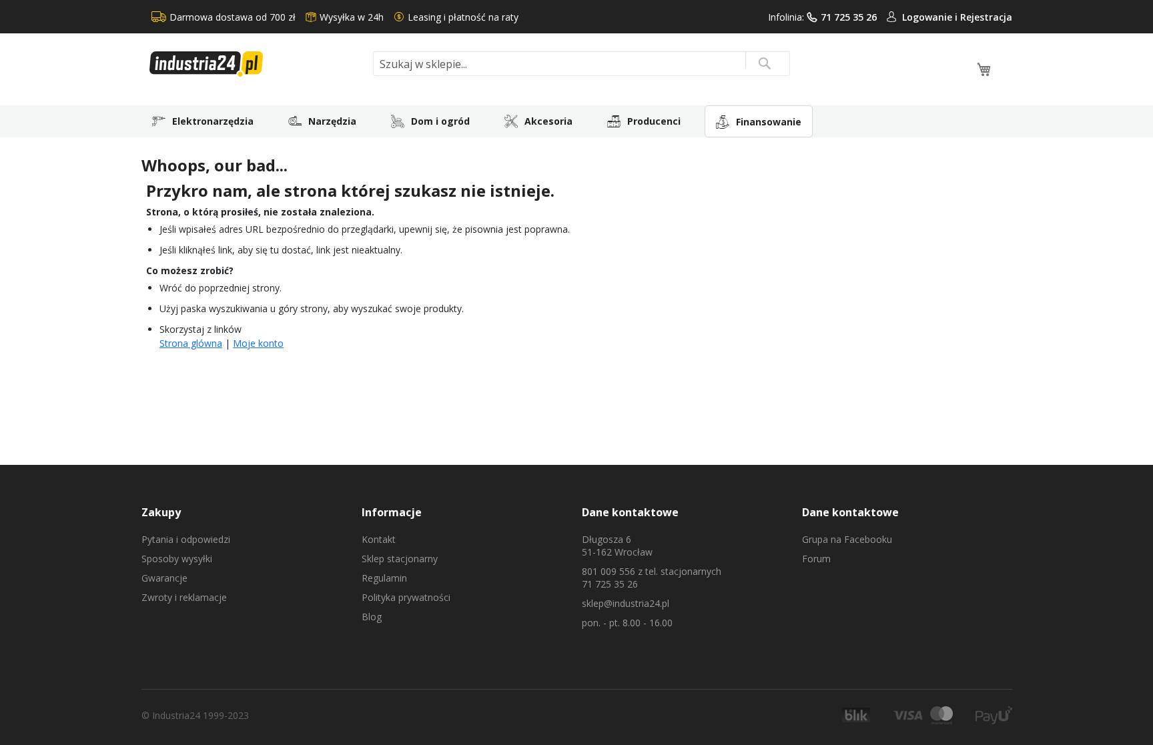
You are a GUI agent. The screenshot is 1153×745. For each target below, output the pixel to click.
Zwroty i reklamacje (184, 597)
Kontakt (379, 539)
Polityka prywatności (406, 597)
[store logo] (256, 64)
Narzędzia (332, 121)
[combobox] (581, 63)
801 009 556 (608, 571)
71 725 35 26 (849, 17)
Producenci (654, 121)
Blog (372, 616)
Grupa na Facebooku (847, 539)
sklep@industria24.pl (625, 603)
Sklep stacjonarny (400, 558)
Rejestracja (986, 17)
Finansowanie (768, 121)
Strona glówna (190, 343)
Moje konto (258, 343)
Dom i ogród (440, 121)
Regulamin (384, 578)
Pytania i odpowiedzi (185, 539)
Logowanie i (931, 17)
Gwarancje (164, 578)
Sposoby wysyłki (176, 558)
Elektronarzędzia (213, 121)
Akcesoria (548, 121)
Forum (816, 558)
